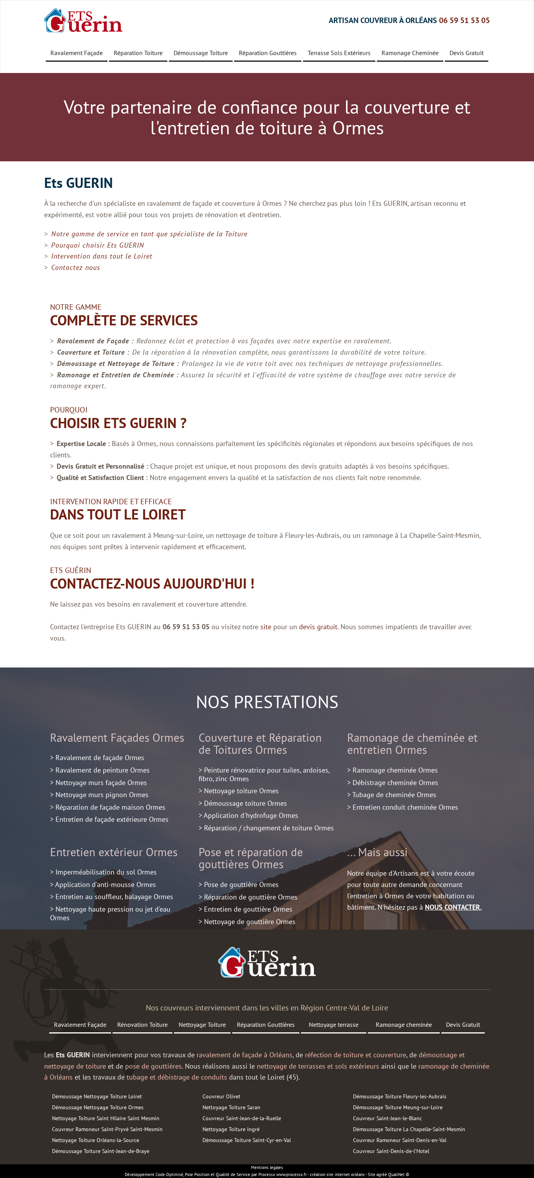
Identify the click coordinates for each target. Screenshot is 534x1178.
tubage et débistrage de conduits (177, 1077)
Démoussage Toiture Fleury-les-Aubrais (399, 1096)
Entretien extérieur (96, 852)
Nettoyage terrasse (333, 1024)
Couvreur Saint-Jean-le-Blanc (387, 1118)
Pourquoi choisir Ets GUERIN (97, 245)
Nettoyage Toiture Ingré (231, 1129)
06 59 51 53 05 (464, 20)
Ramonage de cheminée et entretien (412, 743)
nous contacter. (453, 907)
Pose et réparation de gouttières (251, 858)
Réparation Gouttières (268, 53)
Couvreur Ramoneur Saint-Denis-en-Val (399, 1140)
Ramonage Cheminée (410, 53)
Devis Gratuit (467, 53)
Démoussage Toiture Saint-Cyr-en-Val (246, 1140)
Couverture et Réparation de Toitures (260, 743)
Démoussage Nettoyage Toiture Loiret (97, 1096)
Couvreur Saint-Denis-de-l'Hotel (391, 1151)
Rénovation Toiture (142, 1024)
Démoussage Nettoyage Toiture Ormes (97, 1107)
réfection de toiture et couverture (355, 1054)
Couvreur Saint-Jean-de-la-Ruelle (241, 1118)
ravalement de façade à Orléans (244, 1054)
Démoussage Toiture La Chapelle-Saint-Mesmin (409, 1129)
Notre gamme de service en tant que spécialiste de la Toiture (149, 233)
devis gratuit (318, 626)
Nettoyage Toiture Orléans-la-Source (95, 1140)
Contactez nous (75, 267)
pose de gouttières (153, 1066)
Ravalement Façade (76, 53)
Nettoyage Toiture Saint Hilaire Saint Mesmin (105, 1118)
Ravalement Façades (99, 737)
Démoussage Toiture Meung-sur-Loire (398, 1107)
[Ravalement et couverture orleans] (83, 20)
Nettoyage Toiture (202, 1024)
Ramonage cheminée (404, 1024)
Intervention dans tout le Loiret (101, 256)
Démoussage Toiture (201, 53)
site (265, 626)
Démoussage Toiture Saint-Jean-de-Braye (100, 1151)
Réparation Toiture (138, 53)
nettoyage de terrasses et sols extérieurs (318, 1066)
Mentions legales (267, 1167)
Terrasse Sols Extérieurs (339, 53)
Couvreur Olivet (221, 1096)
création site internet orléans (337, 1174)
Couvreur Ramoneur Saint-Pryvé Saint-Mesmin (107, 1129)
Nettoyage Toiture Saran (231, 1107)
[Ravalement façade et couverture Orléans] (267, 962)
